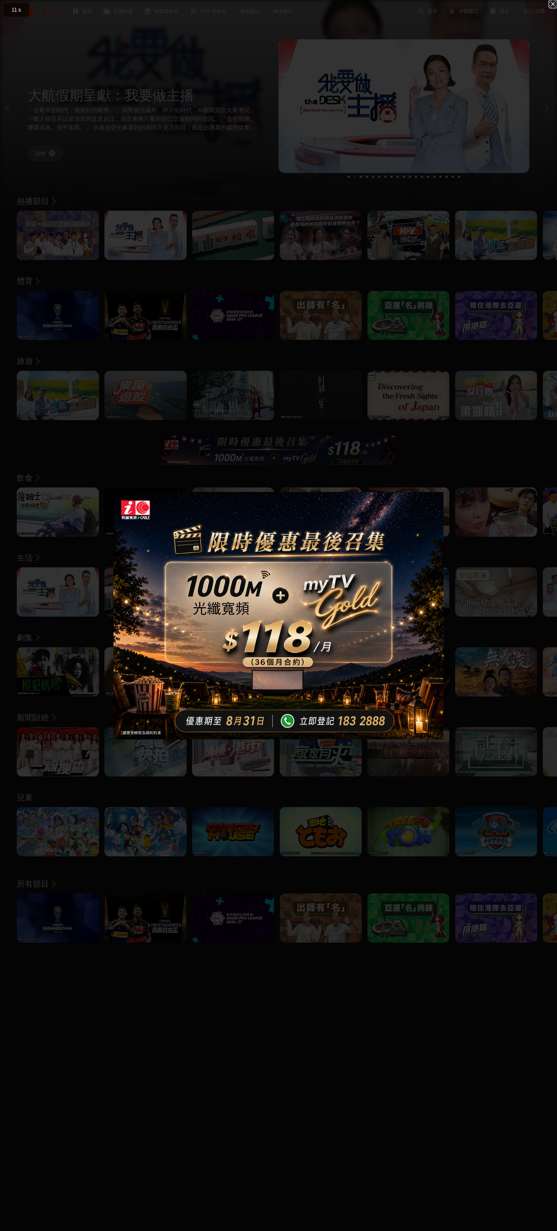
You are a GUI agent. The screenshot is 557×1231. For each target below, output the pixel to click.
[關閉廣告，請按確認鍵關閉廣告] (553, 4)
